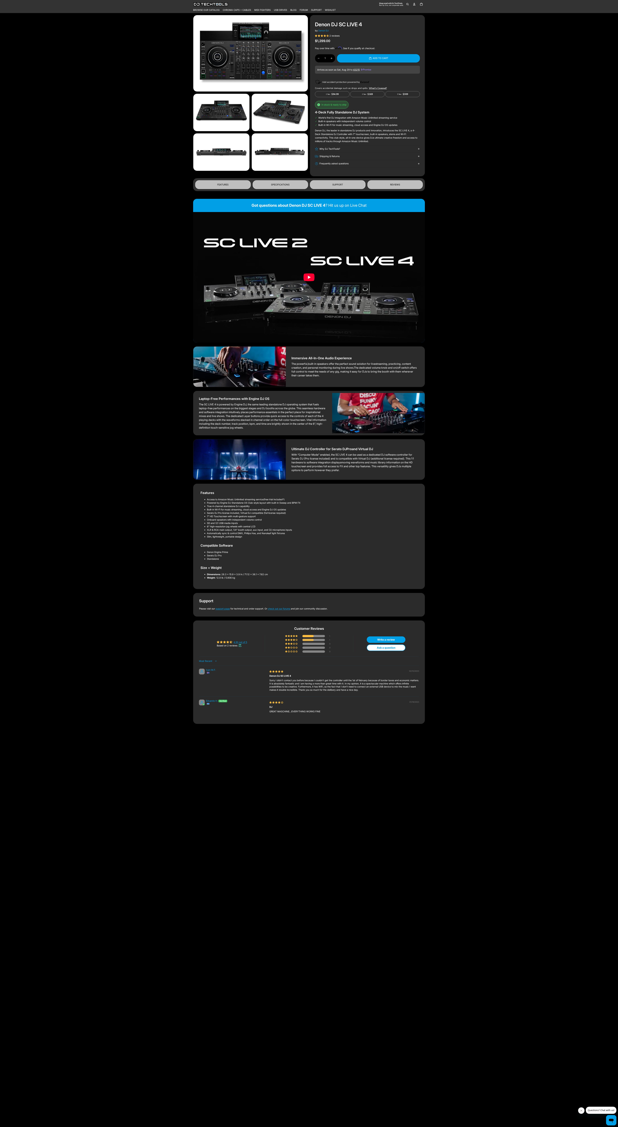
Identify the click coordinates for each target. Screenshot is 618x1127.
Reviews (395, 184)
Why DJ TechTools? (329, 148)
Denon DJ (323, 30)
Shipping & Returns (329, 156)
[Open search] (407, 4)
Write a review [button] (386, 639)
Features (223, 184)
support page (222, 608)
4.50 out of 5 (240, 642)
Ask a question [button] (386, 647)
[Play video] (309, 277)
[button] (322, 35)
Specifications (280, 184)
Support (337, 184)
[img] (276, 671)
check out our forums (279, 608)
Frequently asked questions (334, 163)
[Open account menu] (414, 4)
